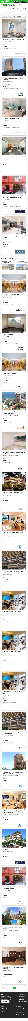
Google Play (24, 1)
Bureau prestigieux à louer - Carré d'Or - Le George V (13, 78)
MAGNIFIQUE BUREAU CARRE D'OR (11, 373)
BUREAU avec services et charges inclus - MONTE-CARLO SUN (13, 533)
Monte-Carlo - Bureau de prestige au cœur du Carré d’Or (14, 572)
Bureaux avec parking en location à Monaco (7, 262)
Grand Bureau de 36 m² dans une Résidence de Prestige (11, 412)
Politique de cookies (5, 1011)
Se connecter (24, 5)
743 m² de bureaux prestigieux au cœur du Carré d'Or (14, 236)
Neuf (14, 16)
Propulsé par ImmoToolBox (6, 997)
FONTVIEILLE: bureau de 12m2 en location (13, 39)
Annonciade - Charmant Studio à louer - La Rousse (14, 452)
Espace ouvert (19, 16)
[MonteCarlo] (9, 5)
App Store (17, 1)
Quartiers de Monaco (22, 999)
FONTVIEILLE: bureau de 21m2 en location (13, 157)
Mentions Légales (4, 1008)
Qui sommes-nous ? (22, 996)
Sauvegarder (15, 8)
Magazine (20, 1003)
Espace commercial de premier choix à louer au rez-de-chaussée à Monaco (13, 196)
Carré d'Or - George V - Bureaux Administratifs (11, 295)
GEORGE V (5, 849)
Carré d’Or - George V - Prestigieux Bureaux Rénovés (12, 732)
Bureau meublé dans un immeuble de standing (12, 927)
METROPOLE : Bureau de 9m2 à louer (12, 118)
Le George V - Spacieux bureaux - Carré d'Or (13, 493)
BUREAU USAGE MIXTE (8, 334)
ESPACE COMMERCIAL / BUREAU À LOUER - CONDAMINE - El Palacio (13, 887)
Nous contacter (21, 997)
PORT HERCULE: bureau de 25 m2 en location (12, 612)
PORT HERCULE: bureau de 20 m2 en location (12, 652)
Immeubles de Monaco (22, 1001)
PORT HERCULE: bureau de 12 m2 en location (12, 692)
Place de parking (5, 16)
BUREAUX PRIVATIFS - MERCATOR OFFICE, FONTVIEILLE (13, 968)
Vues (10, 16)
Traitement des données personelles (8, 1010)
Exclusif (25, 16)
